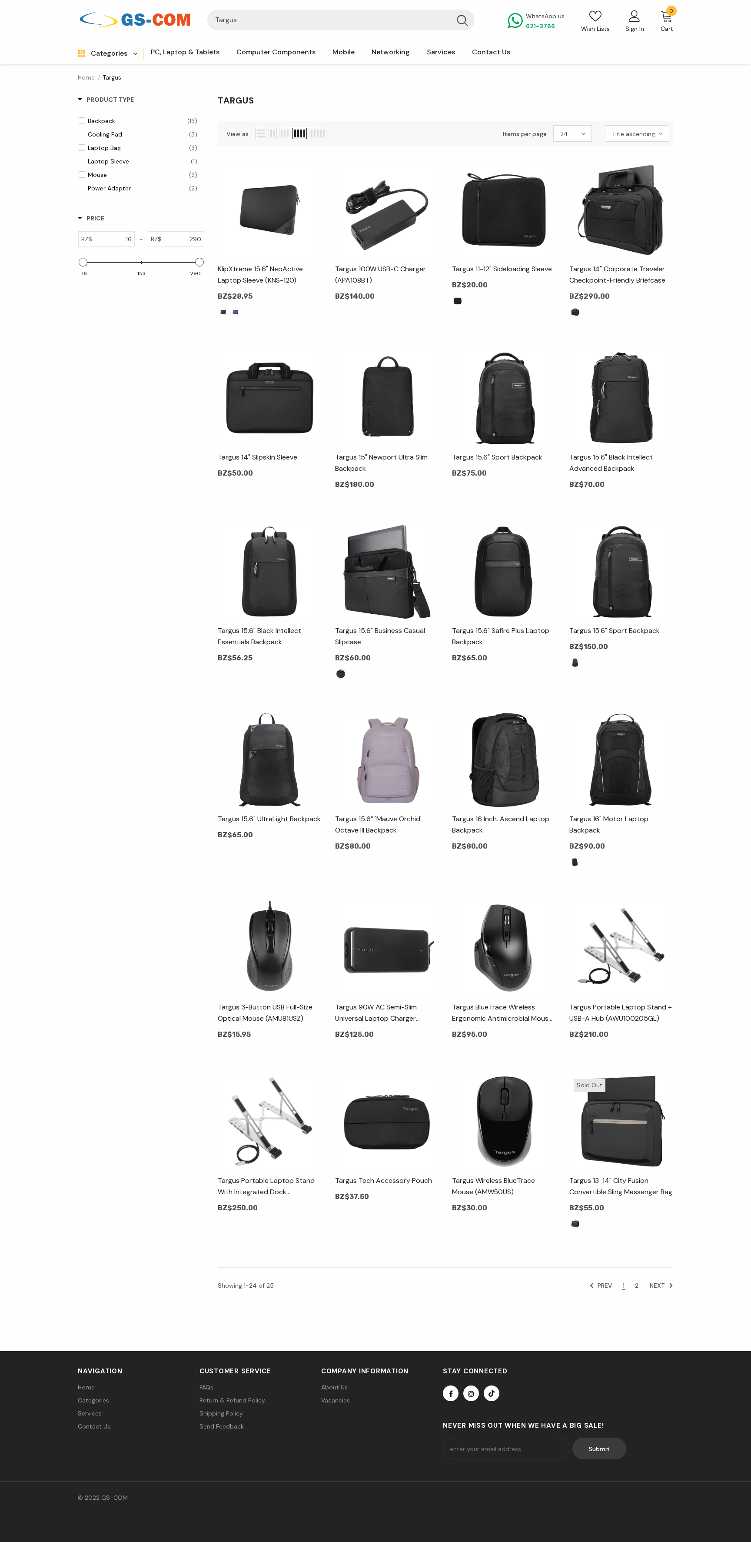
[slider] (83, 262)
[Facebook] (451, 1393)
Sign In (634, 29)
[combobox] (328, 20)
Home (86, 77)
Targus (112, 77)
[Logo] (136, 20)
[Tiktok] (491, 1393)
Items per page (525, 134)
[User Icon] (634, 16)
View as (237, 134)
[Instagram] (471, 1393)
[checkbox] (142, 121)
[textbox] (113, 239)
